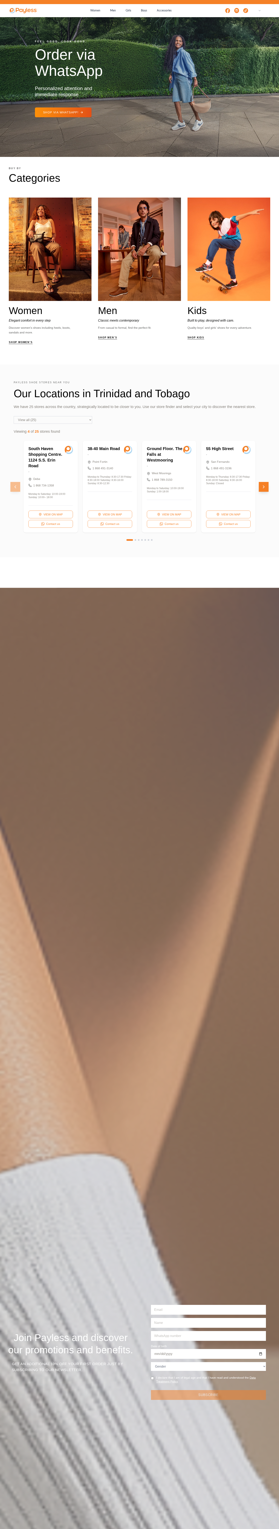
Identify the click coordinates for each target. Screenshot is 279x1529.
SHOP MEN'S (107, 337)
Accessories (164, 10)
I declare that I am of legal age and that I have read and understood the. (206, 1379)
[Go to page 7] (152, 540)
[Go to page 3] (139, 540)
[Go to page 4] (142, 540)
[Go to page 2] (135, 540)
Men (113, 10)
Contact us (53, 523)
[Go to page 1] (129, 540)
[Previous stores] (15, 487)
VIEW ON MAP (53, 514)
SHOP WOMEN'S (21, 342)
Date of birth (159, 1346)
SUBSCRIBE (208, 1395)
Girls (128, 10)
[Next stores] (264, 487)
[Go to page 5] (145, 540)
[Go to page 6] (148, 540)
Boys (144, 10)
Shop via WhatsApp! (60, 112)
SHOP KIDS (195, 337)
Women (95, 10)
